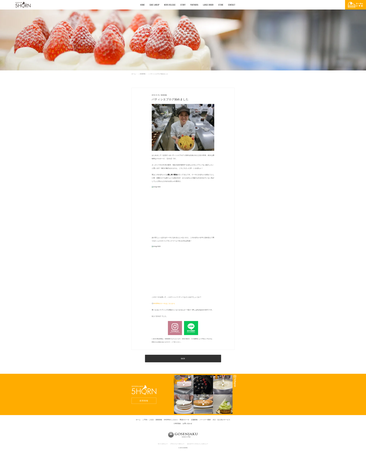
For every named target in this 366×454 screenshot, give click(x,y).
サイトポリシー (163, 444)
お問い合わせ (187, 423)
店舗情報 (194, 419)
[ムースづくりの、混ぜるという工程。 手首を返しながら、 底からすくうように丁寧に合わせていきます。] (223, 384)
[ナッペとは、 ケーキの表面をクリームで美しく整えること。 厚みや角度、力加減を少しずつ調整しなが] (183, 404)
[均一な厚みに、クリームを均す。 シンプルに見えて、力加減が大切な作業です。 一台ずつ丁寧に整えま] (203, 404)
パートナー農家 (205, 419)
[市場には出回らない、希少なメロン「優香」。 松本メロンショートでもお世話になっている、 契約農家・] (223, 404)
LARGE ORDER (208, 5)
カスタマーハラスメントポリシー (197, 444)
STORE (220, 5)
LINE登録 (177, 423)
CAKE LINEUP (154, 5)
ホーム (134, 74)
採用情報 (144, 400)
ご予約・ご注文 (148, 419)
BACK (183, 358)
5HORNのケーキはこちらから (164, 303)
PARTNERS (194, 5)
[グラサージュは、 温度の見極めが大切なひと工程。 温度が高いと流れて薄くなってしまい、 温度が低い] (183, 384)
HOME (142, 5)
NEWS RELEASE (170, 5)
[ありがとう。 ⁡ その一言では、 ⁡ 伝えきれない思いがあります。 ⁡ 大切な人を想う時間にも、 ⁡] (203, 384)
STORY (183, 5)
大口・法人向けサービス (221, 419)
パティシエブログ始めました (170, 99)
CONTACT (231, 5)
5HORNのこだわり (171, 419)
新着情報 (143, 74)
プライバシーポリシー (177, 444)
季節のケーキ (184, 419)
